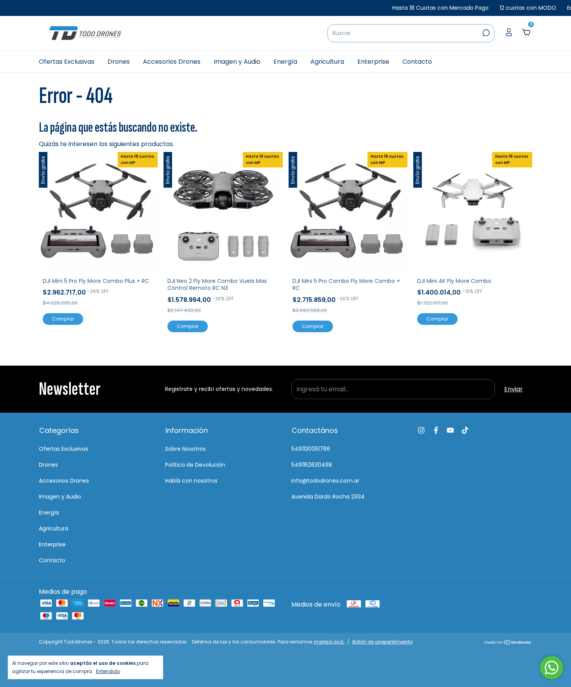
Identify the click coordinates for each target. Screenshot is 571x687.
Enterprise (373, 61)
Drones (119, 61)
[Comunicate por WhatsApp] (551, 667)
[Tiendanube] (508, 642)
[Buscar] (485, 33)
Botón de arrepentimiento (382, 641)
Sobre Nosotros (185, 449)
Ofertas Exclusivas (66, 61)
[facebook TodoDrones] (436, 430)
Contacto (417, 61)
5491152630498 (311, 465)
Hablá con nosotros (191, 481)
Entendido (108, 671)
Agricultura (327, 61)
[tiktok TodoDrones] (465, 430)
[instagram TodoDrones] (421, 430)
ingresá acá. (329, 641)
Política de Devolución (195, 465)
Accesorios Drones (171, 61)
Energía (285, 61)
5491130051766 (310, 449)
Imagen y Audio (237, 61)
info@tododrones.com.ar (325, 481)
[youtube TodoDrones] (450, 430)
